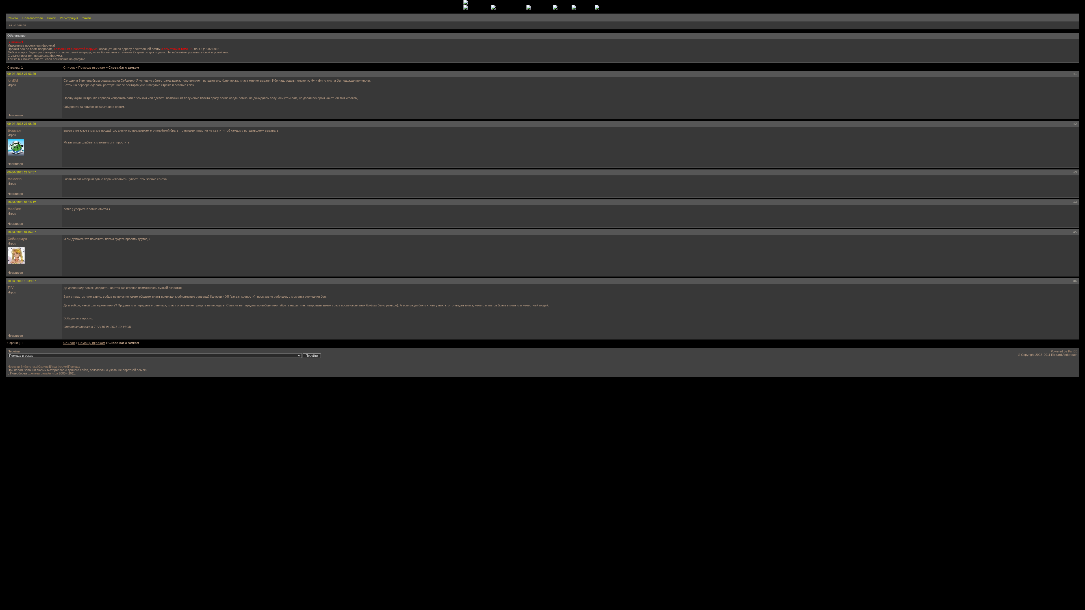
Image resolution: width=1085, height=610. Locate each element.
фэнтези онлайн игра (43, 373)
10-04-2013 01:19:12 (21, 202)
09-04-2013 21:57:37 (21, 172)
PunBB (1072, 351)
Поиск (51, 18)
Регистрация (69, 18)
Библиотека (29, 366)
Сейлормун (17, 239)
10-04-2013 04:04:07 (21, 232)
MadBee (14, 209)
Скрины (43, 366)
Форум (62, 366)
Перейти (14, 351)
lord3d (13, 80)
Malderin (14, 179)
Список (13, 18)
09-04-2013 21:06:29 (21, 123)
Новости (14, 366)
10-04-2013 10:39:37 (21, 281)
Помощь (74, 366)
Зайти (86, 18)
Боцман (14, 130)
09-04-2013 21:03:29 (21, 73)
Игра (53, 366)
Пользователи (32, 18)
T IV (11, 288)
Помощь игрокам (91, 67)
